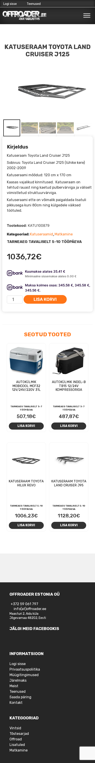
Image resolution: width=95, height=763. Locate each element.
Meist (14, 686)
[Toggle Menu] (86, 15)
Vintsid (15, 728)
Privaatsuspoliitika (25, 669)
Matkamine (64, 234)
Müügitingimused (24, 675)
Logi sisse (10, 4)
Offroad (16, 739)
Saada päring (20, 697)
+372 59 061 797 (24, 604)
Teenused (34, 4)
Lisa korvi (45, 299)
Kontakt (16, 702)
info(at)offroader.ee (30, 609)
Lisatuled (17, 745)
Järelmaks (18, 680)
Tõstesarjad (19, 734)
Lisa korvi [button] (26, 426)
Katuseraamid (41, 234)
